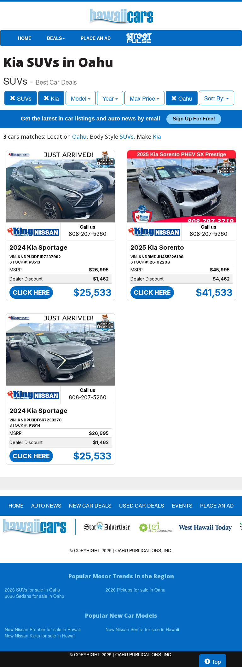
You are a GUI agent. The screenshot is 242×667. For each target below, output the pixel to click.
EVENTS (182, 505)
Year (108, 98)
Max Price (143, 98)
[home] (121, 17)
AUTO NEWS (46, 505)
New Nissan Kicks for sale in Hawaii (40, 635)
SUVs (23, 98)
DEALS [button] (54, 38)
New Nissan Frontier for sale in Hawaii (43, 629)
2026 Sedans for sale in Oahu (34, 596)
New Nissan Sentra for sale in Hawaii (142, 629)
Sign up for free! (194, 118)
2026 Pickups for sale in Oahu (135, 589)
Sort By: (215, 98)
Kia (54, 98)
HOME (24, 38)
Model (79, 98)
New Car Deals (90, 505)
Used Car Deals (141, 505)
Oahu (184, 98)
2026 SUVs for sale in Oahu (32, 589)
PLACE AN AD (96, 38)
